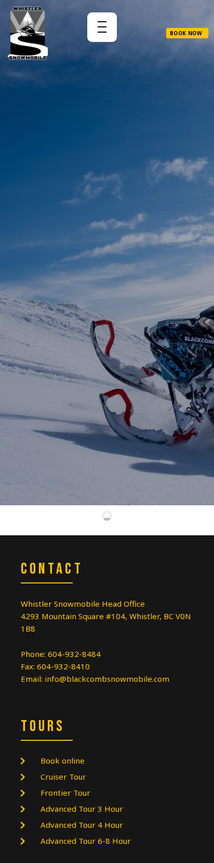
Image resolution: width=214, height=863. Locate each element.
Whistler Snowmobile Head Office (83, 603)
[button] (187, 33)
